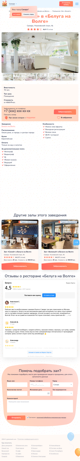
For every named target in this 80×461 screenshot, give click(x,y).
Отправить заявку (66, 3)
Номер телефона (36, 381)
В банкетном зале (22, 445)
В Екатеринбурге (36, 445)
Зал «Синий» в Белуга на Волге (17, 252)
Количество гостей (14, 390)
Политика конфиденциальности (27, 439)
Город (55, 381)
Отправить (16, 418)
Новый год (5, 448)
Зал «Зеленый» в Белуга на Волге (58, 252)
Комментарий (12, 398)
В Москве (34, 453)
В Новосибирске (54, 445)
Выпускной (5, 451)
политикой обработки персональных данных (51, 417)
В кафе (18, 451)
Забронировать (65, 112)
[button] (4, 52)
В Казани (34, 448)
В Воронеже (20, 456)
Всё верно (16, 14)
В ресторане (20, 448)
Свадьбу (4, 456)
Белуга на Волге (8, 126)
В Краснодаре (36, 451)
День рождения (7, 445)
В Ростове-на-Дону (55, 448)
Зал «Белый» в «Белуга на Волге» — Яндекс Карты (40, 356)
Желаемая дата (36, 390)
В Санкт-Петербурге (56, 451)
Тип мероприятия (59, 390)
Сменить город (29, 14)
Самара (12, 4)
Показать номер (10, 114)
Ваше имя (11, 381)
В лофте (18, 453)
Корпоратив (5, 453)
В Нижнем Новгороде (38, 456)
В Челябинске (54, 453)
